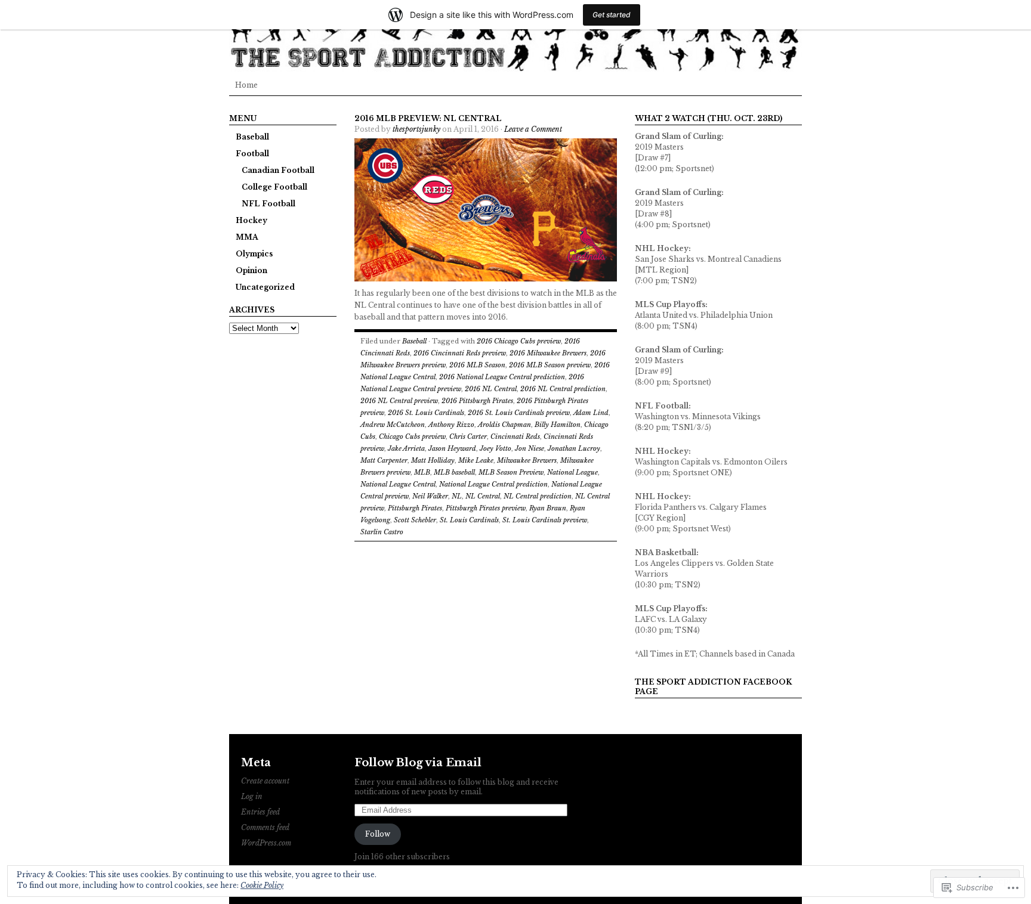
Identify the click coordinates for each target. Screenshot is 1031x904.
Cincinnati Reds (515, 436)
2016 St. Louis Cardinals (426, 412)
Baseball (252, 136)
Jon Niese (529, 448)
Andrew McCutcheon (392, 424)
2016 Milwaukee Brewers (548, 353)
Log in (252, 796)
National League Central (398, 484)
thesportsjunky (416, 129)
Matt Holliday (433, 460)
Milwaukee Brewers (527, 460)
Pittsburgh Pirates (415, 508)
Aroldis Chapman (504, 424)
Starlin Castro (381, 532)
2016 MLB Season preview (550, 365)
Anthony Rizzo (451, 424)
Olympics (254, 253)
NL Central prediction (538, 496)
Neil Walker (430, 496)
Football (252, 153)
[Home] (515, 36)
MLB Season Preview (511, 472)
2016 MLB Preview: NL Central (428, 118)
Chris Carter (468, 436)
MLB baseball (454, 472)
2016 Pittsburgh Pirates (477, 401)
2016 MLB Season (477, 365)
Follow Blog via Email (417, 762)
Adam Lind (591, 412)
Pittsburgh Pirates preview (486, 508)
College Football (274, 186)
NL (457, 496)
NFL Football (268, 203)
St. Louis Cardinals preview (544, 520)
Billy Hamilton (558, 424)
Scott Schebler (415, 520)
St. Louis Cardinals (469, 520)
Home (246, 85)
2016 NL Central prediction (563, 389)
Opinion (251, 270)
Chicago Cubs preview (412, 436)
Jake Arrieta (406, 448)
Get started (611, 14)
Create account (265, 780)
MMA (247, 237)
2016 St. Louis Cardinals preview (519, 412)
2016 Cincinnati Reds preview (459, 353)
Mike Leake (475, 460)
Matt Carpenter (384, 460)
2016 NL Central (491, 389)
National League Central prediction (493, 484)
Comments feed (265, 827)
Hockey (251, 220)
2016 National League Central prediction (502, 377)
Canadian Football (278, 170)
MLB (422, 472)
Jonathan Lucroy (574, 448)
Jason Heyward (452, 448)
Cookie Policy (261, 885)
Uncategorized (265, 287)
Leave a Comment (533, 129)
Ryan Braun (547, 508)
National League (572, 472)
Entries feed (260, 811)
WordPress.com (266, 842)
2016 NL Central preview (399, 401)
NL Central (482, 496)
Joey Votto (495, 448)
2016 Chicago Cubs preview (519, 341)
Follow (377, 833)
